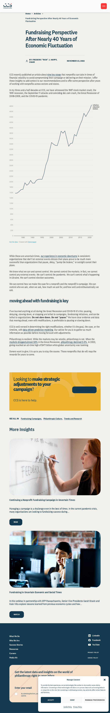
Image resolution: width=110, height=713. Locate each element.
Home (28, 13)
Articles (37, 13)
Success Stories (16, 644)
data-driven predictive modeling (38, 329)
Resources (13, 649)
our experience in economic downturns (59, 256)
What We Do (14, 636)
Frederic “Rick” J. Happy (45, 59)
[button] (104, 679)
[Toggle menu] (104, 6)
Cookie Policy (68, 707)
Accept (51, 700)
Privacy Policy (77, 707)
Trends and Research (73, 418)
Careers (12, 653)
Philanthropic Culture (52, 418)
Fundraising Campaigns (31, 418)
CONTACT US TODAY (84, 389)
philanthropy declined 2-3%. (74, 342)
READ (16, 522)
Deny (72, 700)
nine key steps (54, 74)
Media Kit (13, 657)
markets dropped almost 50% (23, 342)
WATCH (17, 614)
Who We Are (14, 640)
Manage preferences (94, 700)
